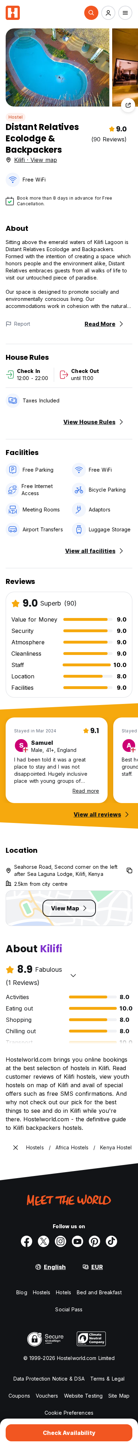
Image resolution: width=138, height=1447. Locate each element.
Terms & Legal (107, 1379)
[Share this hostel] (128, 105)
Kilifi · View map (35, 159)
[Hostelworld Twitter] (43, 1241)
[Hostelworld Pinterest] (94, 1241)
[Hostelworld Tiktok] (111, 1241)
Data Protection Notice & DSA (49, 1379)
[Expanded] (15, 1147)
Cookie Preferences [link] (69, 1413)
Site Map (119, 1396)
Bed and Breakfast (99, 1292)
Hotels (63, 1292)
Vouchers (47, 1396)
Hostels (42, 1292)
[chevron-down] (73, 975)
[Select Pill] (91, 13)
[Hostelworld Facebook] (26, 1241)
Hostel (15, 117)
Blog (21, 1292)
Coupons (19, 1396)
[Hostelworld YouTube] (77, 1241)
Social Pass (68, 1309)
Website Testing (83, 1396)
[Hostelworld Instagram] (60, 1241)
